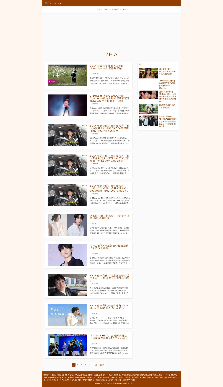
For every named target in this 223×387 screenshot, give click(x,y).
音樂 (106, 9)
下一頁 (95, 365)
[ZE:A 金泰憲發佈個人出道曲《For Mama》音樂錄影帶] (67, 75)
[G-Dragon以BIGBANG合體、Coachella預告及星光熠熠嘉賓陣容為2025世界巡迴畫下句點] (67, 105)
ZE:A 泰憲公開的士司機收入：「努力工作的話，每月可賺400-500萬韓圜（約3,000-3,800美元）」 (109, 188)
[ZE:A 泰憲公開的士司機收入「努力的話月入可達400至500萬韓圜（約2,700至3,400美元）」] (67, 135)
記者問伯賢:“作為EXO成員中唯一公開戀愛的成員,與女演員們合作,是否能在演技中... (167, 96)
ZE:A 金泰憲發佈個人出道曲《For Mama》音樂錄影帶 (107, 67)
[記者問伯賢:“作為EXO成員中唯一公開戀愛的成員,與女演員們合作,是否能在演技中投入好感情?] (148, 95)
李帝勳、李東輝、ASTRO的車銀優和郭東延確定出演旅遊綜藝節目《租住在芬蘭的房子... (168, 121)
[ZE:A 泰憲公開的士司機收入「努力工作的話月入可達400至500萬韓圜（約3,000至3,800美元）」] (67, 165)
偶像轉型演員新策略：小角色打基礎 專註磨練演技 (110, 217)
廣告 (124, 9)
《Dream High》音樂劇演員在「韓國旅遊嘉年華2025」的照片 (109, 336)
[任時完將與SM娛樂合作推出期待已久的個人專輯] (67, 255)
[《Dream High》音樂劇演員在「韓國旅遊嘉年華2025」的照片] (67, 345)
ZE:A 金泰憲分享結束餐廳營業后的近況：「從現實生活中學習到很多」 (110, 278)
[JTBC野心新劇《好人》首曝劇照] (148, 109)
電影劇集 (115, 9)
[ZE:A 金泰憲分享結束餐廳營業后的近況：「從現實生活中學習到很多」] (67, 285)
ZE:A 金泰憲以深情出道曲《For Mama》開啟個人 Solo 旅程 (109, 306)
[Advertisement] (111, 30)
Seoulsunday (53, 3)
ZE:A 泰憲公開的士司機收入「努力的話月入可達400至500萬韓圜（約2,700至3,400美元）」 (109, 128)
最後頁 (102, 365)
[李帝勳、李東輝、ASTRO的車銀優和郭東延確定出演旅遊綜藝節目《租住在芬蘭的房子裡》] (148, 120)
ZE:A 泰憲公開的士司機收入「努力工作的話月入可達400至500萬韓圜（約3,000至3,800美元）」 (109, 158)
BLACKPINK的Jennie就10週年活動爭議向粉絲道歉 (167, 71)
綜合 (98, 9)
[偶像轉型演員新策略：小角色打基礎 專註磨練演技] (67, 225)
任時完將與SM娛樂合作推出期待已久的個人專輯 (109, 246)
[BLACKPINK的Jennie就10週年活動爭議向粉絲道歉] (148, 73)
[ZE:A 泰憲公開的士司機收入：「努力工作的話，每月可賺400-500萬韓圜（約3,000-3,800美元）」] (67, 195)
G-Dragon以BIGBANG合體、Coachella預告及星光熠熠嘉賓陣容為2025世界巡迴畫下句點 (110, 98)
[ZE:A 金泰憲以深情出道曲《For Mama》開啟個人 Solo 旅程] (67, 315)
